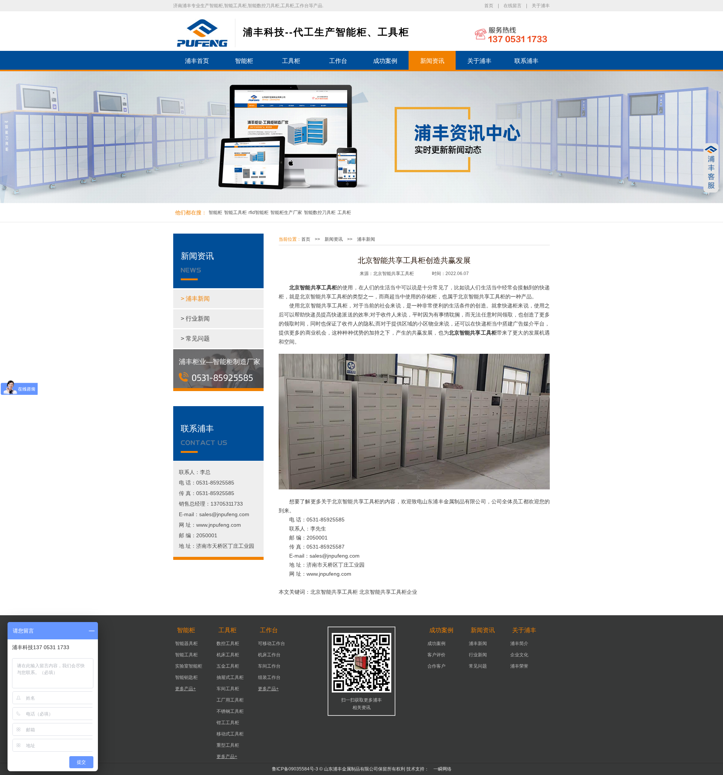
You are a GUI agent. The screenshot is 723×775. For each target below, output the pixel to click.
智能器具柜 (186, 643)
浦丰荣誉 (519, 666)
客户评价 (436, 654)
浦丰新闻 (366, 239)
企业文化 (519, 654)
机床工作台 (269, 654)
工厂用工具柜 (230, 700)
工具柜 (291, 61)
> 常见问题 (195, 338)
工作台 (338, 61)
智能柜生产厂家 (286, 212)
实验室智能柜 (188, 666)
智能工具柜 (235, 212)
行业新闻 (478, 654)
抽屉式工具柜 (230, 677)
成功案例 (385, 61)
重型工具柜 (228, 745)
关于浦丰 (541, 5)
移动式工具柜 (230, 734)
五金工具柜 (228, 666)
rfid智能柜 (258, 212)
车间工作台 (269, 666)
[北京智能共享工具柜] (202, 33)
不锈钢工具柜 (230, 711)
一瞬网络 (440, 769)
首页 (488, 5)
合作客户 (436, 666)
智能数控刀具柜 (320, 212)
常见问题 (478, 666)
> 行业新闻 (195, 318)
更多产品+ (185, 688)
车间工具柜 (228, 688)
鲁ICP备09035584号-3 (295, 769)
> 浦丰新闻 (195, 298)
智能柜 (244, 61)
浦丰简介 (519, 643)
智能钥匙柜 (186, 677)
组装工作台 (269, 677)
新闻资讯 (432, 61)
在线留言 (512, 5)
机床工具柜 (228, 654)
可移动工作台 (271, 643)
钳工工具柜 (228, 722)
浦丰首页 (197, 61)
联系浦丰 (526, 61)
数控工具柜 (228, 643)
